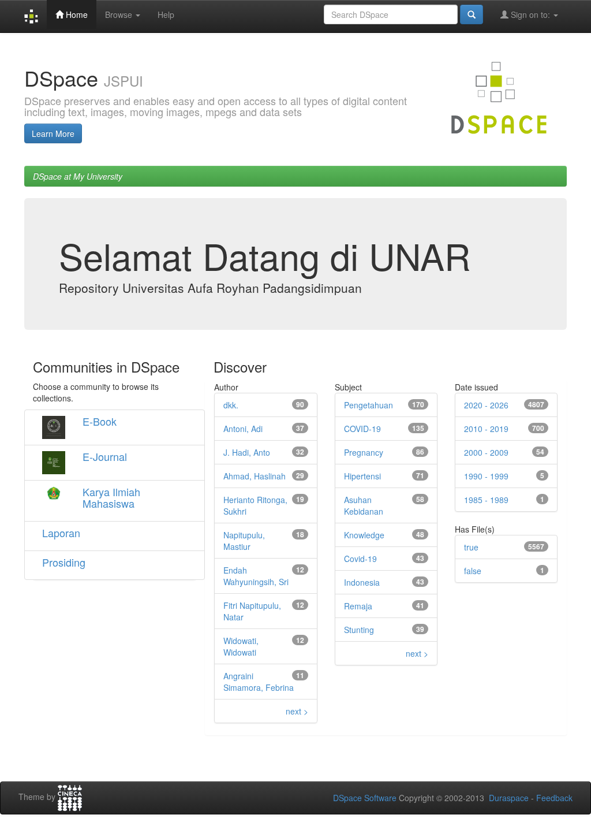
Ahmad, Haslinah (254, 476)
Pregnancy (363, 452)
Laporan (61, 532)
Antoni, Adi (243, 428)
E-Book (100, 421)
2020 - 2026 (486, 405)
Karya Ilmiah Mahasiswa (111, 497)
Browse (119, 14)
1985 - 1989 (486, 499)
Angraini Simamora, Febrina (258, 681)
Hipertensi (362, 476)
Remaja (358, 606)
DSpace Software (365, 797)
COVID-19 (362, 428)
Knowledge (364, 535)
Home (75, 14)
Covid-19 (360, 558)
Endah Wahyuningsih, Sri (256, 575)
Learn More (53, 133)
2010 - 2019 (486, 428)
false (472, 570)
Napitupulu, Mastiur (244, 540)
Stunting (359, 629)
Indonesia (362, 582)
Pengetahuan (368, 405)
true (471, 547)
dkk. (230, 405)
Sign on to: (530, 14)
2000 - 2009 (486, 452)
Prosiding (63, 562)
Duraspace (509, 797)
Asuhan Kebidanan (363, 505)
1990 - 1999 (486, 476)
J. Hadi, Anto (246, 452)
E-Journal (105, 456)
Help (166, 14)
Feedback (554, 797)
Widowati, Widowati (241, 646)
